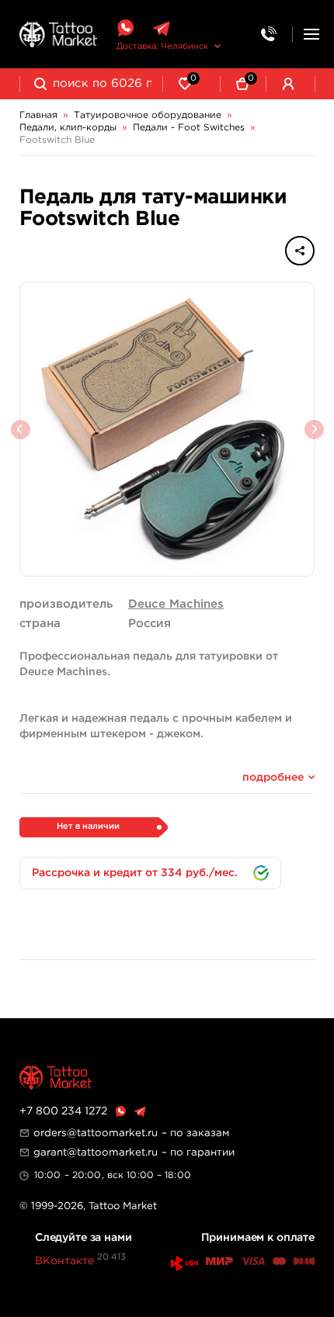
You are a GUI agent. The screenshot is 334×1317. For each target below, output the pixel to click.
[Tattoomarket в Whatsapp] (125, 28)
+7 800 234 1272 (63, 1111)
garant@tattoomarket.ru (95, 1152)
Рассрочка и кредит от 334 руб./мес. (135, 873)
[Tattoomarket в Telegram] (161, 28)
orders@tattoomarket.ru (95, 1133)
